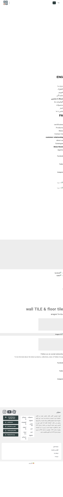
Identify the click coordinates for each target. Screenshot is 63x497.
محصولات (30, 407)
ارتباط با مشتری (57, 99)
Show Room (58, 147)
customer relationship (54, 137)
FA (61, 115)
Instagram (60, 172)
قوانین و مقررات (54, 440)
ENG (60, 77)
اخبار (31, 419)
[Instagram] (4, 402)
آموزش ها (24, 418)
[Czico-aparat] (14, 402)
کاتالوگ (31, 411)
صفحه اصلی (55, 437)
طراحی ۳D (31, 415)
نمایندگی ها (24, 408)
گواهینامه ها (24, 413)
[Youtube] (9, 402)
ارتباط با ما (25, 423)
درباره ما (56, 447)
